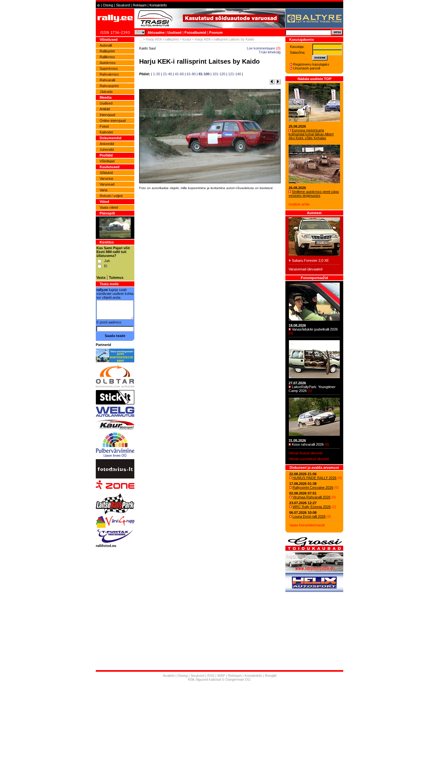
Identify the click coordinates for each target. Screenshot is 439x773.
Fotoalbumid (195, 32)
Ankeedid (107, 144)
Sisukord (123, 5)
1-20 (156, 74)
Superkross (109, 68)
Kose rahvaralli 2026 (308, 444)
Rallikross (107, 57)
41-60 (179, 74)
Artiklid (105, 109)
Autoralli (106, 45)
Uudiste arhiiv (299, 204)
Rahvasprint (109, 86)
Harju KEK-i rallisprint (162, 39)
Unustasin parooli (306, 68)
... (140, 39)
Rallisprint (107, 51)
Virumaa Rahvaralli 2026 (311, 497)
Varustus (106, 178)
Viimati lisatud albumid (305, 453)
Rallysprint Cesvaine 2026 (312, 487)
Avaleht (169, 676)
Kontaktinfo (158, 5)
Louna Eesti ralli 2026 (309, 516)
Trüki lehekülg (270, 52)
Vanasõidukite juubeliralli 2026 (315, 329)
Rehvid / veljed (111, 196)
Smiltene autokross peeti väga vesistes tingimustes (314, 193)
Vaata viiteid (109, 207)
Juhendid (107, 149)
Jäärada (106, 92)
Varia (103, 190)
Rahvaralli (107, 80)
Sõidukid (106, 173)
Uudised (174, 32)
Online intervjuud (113, 121)
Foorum (216, 32)
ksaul (187, 39)
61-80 (191, 74)
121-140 (234, 74)
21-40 (167, 74)
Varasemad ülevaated (305, 269)
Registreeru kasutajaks (311, 64)
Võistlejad (107, 161)
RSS (210, 676)
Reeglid (270, 676)
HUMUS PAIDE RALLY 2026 (314, 478)
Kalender (106, 132)
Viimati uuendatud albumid (309, 459)
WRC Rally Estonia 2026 (311, 507)
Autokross (108, 63)
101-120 (218, 74)
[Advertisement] (210, 281)
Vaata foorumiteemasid (307, 525)
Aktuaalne (156, 32)
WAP (221, 676)
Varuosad (107, 184)
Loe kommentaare (261, 48)
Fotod (104, 126)
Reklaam (140, 5)
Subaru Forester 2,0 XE (310, 260)
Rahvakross (109, 74)
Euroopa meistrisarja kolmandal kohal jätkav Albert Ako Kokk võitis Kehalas (311, 134)
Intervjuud (107, 115)
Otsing (108, 5)
